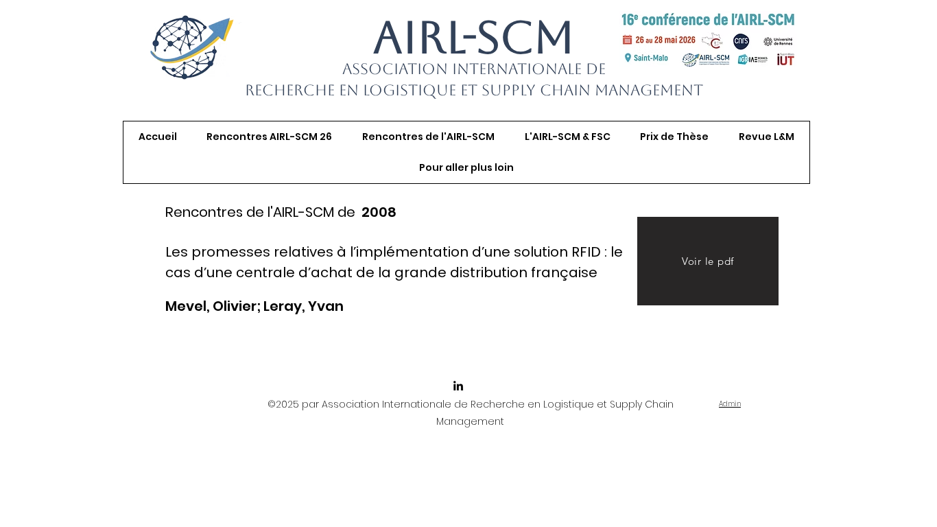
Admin (730, 404)
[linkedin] (458, 386)
